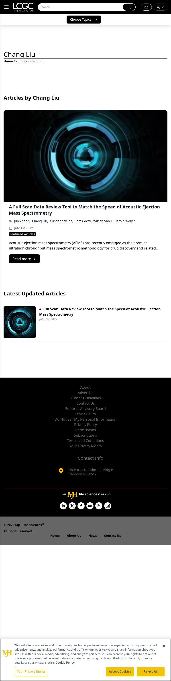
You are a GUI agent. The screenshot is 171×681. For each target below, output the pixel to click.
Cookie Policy (65, 663)
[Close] (164, 646)
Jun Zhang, (22, 221)
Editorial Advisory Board (85, 408)
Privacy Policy (85, 424)
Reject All (151, 671)
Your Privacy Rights (85, 445)
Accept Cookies (120, 671)
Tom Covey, (83, 221)
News (92, 535)
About (85, 387)
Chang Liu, (40, 221)
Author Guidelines (85, 398)
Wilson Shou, (103, 221)
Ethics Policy (85, 414)
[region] (85, 660)
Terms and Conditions (85, 440)
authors (21, 61)
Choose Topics (80, 19)
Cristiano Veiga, (61, 221)
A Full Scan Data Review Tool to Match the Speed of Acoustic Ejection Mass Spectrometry (100, 312)
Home (8, 61)
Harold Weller (124, 221)
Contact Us (85, 403)
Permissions (85, 430)
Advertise (86, 392)
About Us (74, 535)
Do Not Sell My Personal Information (85, 419)
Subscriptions (85, 435)
